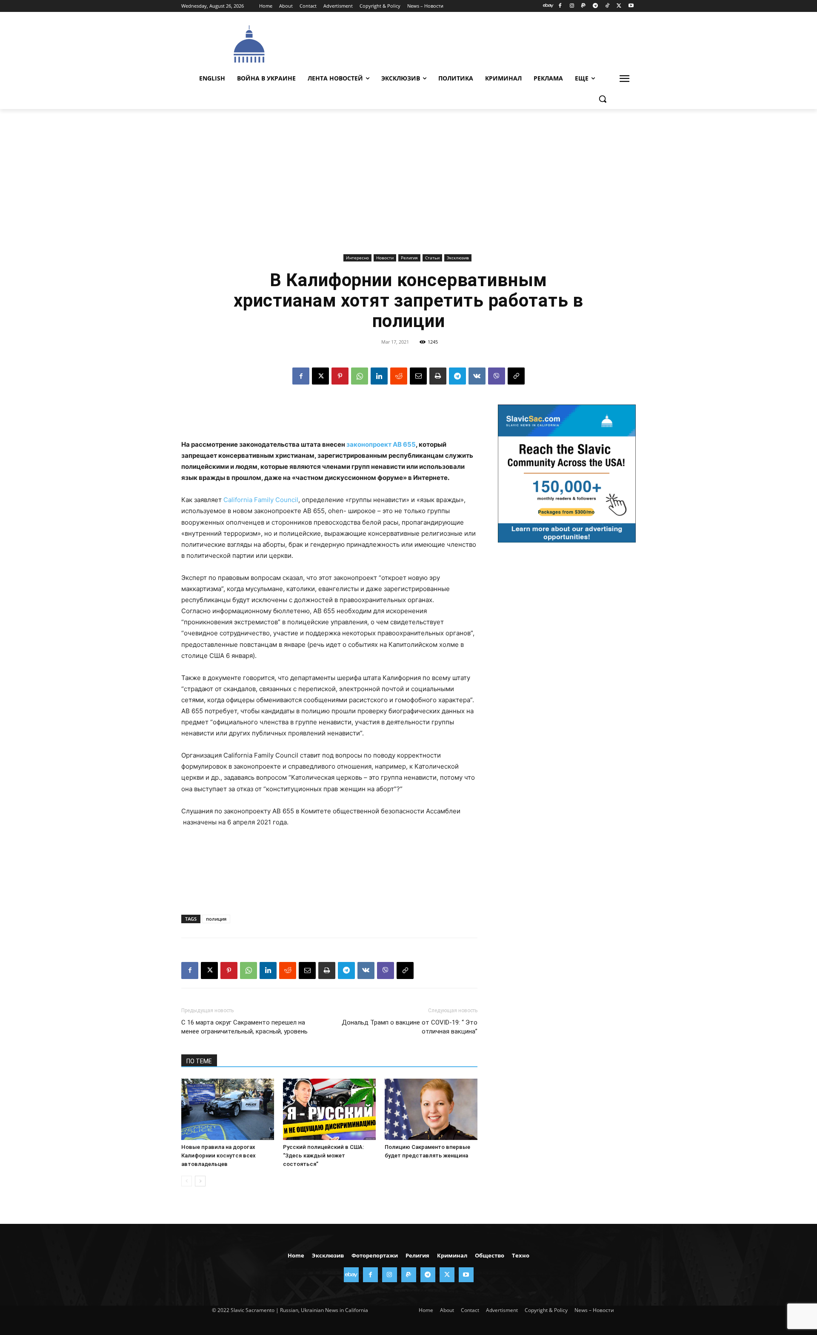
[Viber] (496, 376)
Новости (385, 258)
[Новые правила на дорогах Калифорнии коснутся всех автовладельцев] (227, 1109)
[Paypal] (583, 6)
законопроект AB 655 (381, 444)
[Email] (418, 376)
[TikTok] (607, 6)
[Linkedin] (379, 376)
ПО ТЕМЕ (199, 1061)
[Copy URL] (516, 376)
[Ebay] (548, 6)
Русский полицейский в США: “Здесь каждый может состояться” (323, 1155)
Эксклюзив (458, 258)
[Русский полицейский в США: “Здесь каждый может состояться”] (329, 1109)
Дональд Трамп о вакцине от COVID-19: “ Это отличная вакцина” (409, 1027)
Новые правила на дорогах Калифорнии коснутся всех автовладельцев (218, 1155)
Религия (409, 258)
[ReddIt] (398, 376)
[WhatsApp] (359, 376)
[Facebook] (560, 6)
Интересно (357, 258)
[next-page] (200, 1181)
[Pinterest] (340, 376)
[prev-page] (186, 1181)
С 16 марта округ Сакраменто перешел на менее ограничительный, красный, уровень (244, 1027)
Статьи (432, 258)
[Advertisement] (472, 43)
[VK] (477, 376)
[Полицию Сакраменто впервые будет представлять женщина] (431, 1109)
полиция (216, 919)
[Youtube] (631, 6)
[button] (602, 99)
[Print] (437, 376)
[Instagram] (572, 6)
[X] (619, 6)
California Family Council (260, 500)
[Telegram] (595, 6)
